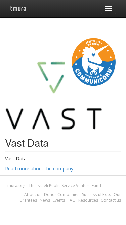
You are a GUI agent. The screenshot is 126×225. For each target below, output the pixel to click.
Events (59, 200)
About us (32, 194)
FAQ (72, 200)
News (45, 200)
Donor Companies (61, 194)
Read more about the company (39, 168)
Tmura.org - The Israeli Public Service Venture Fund (53, 185)
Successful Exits (96, 194)
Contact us (111, 200)
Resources (88, 200)
